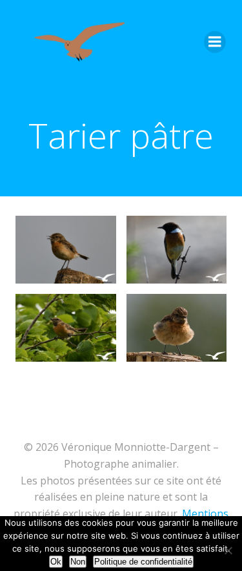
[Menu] (215, 42)
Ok (55, 561)
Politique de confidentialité (143, 561)
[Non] (227, 549)
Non (77, 561)
